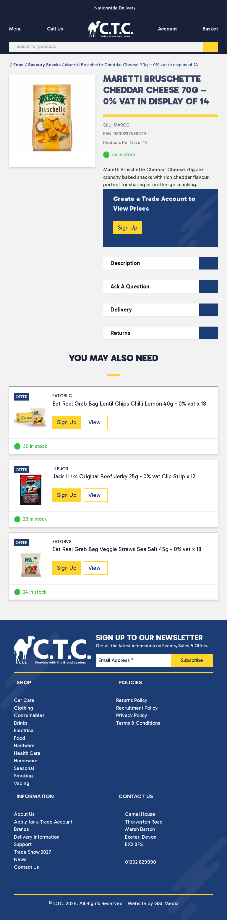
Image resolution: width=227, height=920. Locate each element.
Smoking (23, 776)
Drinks (20, 723)
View (94, 422)
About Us (24, 814)
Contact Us (26, 867)
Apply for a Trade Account (43, 822)
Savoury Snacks (44, 64)
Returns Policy (131, 700)
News (20, 859)
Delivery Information (36, 837)
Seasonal (24, 768)
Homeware (26, 761)
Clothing (23, 708)
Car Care (24, 700)
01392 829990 (140, 862)
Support (23, 844)
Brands (21, 829)
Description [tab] (125, 263)
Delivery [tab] (121, 309)
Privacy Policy (131, 715)
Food (18, 64)
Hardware (24, 745)
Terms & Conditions (138, 723)
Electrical (24, 730)
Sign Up (127, 227)
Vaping (21, 783)
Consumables (29, 715)
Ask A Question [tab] (130, 286)
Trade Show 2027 (32, 852)
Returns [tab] (120, 333)
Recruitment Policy (137, 708)
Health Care (27, 753)
